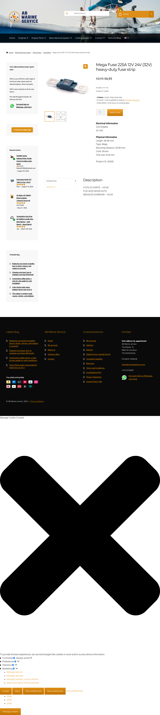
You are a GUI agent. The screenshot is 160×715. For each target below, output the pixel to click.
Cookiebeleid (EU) (93, 372)
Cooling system (82, 38)
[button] (85, 66)
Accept (6, 691)
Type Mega (47, 52)
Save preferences (55, 691)
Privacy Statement (93, 377)
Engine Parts (38, 38)
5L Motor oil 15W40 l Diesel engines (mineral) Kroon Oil (23, 198)
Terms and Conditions (95, 368)
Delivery (89, 350)
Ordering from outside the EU (98, 354)
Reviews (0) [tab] (50, 187)
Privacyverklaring (37, 401)
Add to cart (115, 112)
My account (53, 345)
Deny (17, 691)
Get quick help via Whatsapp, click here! (24, 105)
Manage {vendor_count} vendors (22, 679)
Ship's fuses (37, 52)
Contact (98, 38)
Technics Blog (114, 38)
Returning (90, 363)
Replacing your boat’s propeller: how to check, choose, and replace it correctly (23, 266)
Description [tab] (51, 181)
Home (12, 38)
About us (51, 350)
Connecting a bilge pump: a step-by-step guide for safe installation (22, 281)
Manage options (15, 672)
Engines (22, 38)
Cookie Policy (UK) (94, 382)
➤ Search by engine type (22, 130)
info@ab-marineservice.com (133, 364)
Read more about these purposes (23, 683)
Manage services (15, 675)
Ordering (89, 345)
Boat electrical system (59, 38)
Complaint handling (94, 359)
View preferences (34, 691)
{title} (9, 696)
